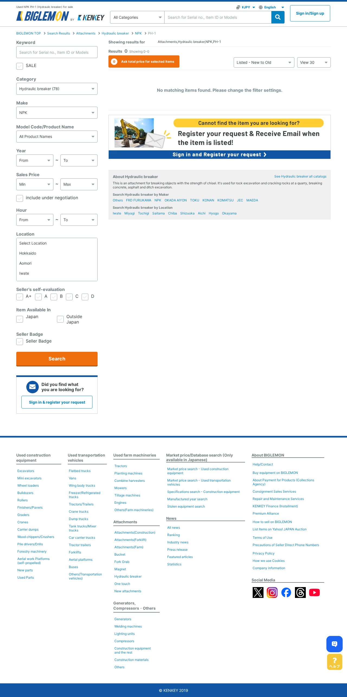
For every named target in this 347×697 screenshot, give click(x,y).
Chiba (172, 213)
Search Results (58, 33)
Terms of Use (262, 538)
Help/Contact (263, 464)
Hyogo (214, 213)
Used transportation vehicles (86, 457)
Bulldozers (25, 493)
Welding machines (128, 626)
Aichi (201, 213)
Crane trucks (78, 511)
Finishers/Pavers (30, 507)
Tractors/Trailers (81, 504)
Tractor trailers (80, 545)
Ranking (173, 535)
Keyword (25, 42)
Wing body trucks (82, 485)
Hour (21, 210)
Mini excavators (29, 478)
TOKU (194, 200)
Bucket (119, 554)
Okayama (229, 213)
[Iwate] (57, 273)
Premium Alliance (266, 513)
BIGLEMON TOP (28, 33)
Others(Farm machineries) (133, 510)
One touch (122, 584)
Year (21, 150)
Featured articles (180, 557)
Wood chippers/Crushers (35, 537)
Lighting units (124, 634)
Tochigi (143, 213)
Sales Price (28, 174)
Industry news (177, 542)
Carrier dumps (27, 529)
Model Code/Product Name (45, 126)
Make (22, 103)
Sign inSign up (310, 13)
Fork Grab (121, 562)
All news (173, 527)
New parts (25, 570)
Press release (177, 549)
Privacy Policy (264, 553)
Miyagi (129, 213)
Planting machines (128, 473)
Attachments (85, 33)
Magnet (120, 569)
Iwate (117, 213)
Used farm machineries (134, 455)
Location (25, 234)
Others (118, 200)
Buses (73, 567)
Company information (269, 568)
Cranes (22, 522)
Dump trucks (78, 519)
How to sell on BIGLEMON (272, 522)
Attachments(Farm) (128, 547)
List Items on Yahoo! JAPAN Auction (280, 529)
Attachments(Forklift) (130, 540)
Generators (122, 619)
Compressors (124, 641)
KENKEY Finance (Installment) (275, 506)
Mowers (120, 488)
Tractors (120, 466)
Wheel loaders (28, 485)
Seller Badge (29, 334)
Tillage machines (127, 495)
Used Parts (25, 577)
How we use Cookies (269, 561)
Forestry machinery (32, 551)
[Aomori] (57, 263)
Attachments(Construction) (134, 532)
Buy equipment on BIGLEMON (275, 473)
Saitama (158, 213)
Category (26, 79)
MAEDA (252, 200)
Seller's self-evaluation (40, 289)
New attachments (127, 591)
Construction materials (131, 660)
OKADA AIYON (176, 200)
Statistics (174, 564)
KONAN (208, 200)
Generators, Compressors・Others (134, 605)
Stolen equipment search (186, 506)
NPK (138, 33)
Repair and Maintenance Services (278, 499)
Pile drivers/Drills (30, 544)
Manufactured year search (187, 499)
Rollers (22, 500)
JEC (240, 200)
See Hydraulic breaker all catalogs (300, 176)
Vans (72, 478)
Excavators (25, 471)
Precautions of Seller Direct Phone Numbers (286, 545)
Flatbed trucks (80, 471)
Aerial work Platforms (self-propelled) (33, 561)
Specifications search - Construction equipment (203, 492)
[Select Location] (57, 243)
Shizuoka (187, 213)
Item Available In (33, 309)
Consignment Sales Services (274, 491)
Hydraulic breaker (115, 33)
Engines (120, 502)
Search (57, 359)
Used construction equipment (33, 457)
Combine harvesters (129, 481)
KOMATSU (225, 200)
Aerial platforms (80, 559)
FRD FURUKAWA (138, 200)
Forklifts (75, 552)
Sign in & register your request (57, 402)
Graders (23, 515)
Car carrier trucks (82, 538)
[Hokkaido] (57, 253)
